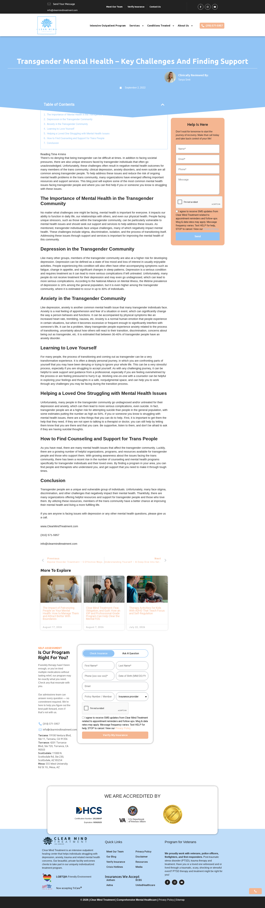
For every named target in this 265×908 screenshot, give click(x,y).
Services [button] (134, 25)
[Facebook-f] (200, 6)
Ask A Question (130, 653)
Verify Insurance (136, 7)
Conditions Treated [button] (158, 25)
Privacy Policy (166, 899)
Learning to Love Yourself (60, 128)
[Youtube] (215, 6)
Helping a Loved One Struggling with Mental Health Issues (78, 133)
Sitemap (180, 899)
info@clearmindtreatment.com (62, 10)
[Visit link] (190, 77)
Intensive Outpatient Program (108, 25)
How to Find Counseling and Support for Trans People (75, 138)
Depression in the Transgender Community (69, 119)
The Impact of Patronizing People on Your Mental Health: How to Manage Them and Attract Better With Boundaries (61, 613)
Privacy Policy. (211, 229)
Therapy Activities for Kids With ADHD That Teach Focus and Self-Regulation (147, 610)
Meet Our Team (114, 7)
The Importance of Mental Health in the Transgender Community (81, 114)
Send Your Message (64, 4)
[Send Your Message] (49, 4)
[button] (163, 105)
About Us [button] (183, 25)
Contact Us (155, 7)
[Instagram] (207, 6)
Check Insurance (99, 653)
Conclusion (53, 143)
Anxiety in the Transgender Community (67, 124)
